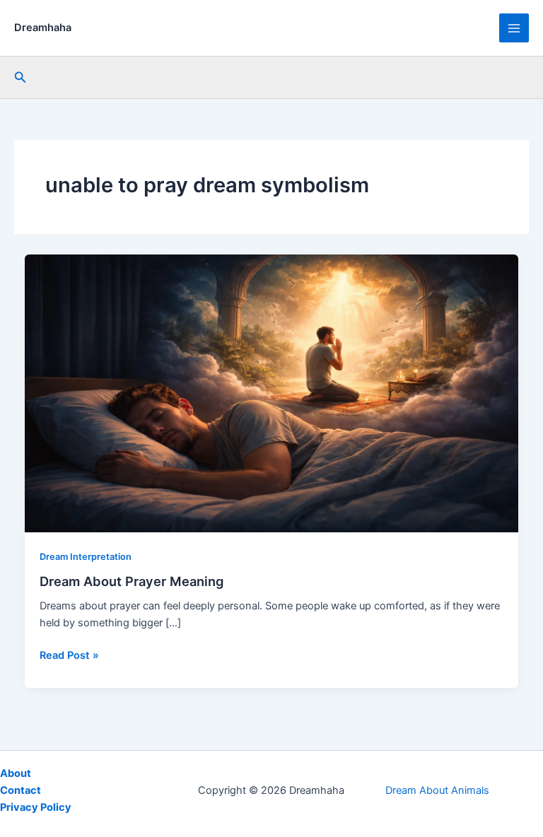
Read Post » (69, 656)
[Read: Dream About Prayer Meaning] (272, 392)
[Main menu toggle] (514, 28)
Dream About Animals (437, 790)
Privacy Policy (35, 807)
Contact (20, 790)
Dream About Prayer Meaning (131, 581)
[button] (20, 77)
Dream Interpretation (86, 556)
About (15, 773)
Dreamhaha (42, 27)
